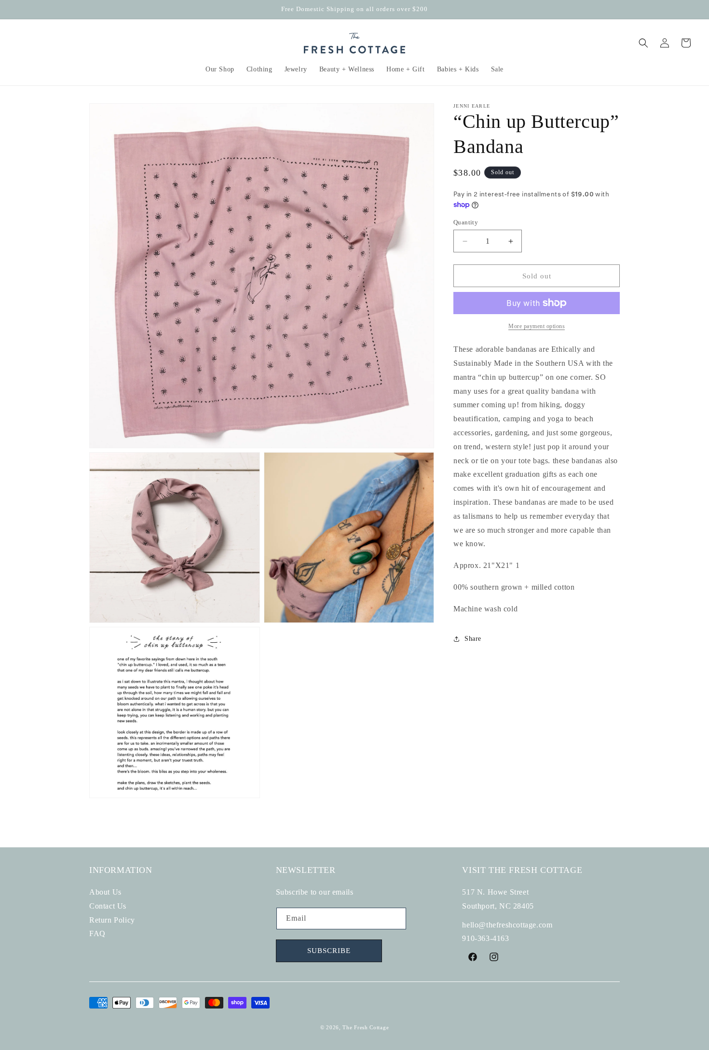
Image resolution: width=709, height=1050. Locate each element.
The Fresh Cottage (365, 1028)
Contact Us (107, 906)
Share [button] (472, 638)
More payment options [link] (536, 326)
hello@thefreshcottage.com (507, 925)
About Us (105, 892)
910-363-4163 (485, 939)
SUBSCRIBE (329, 951)
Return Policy (112, 920)
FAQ (97, 934)
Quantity (465, 222)
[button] (220, 69)
